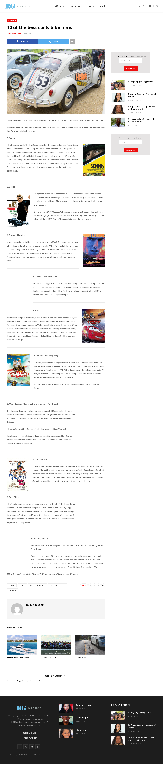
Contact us (29, 738)
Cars (22, 585)
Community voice (83, 705)
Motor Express (58, 585)
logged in (21, 681)
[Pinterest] (99, 585)
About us (29, 733)
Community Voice (83, 717)
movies (12, 590)
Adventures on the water (18, 657)
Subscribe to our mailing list (130, 138)
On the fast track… (49, 657)
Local (89, 6)
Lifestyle (59, 6)
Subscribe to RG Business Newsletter (130, 56)
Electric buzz (80, 657)
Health (102, 6)
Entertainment (37, 585)
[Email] (103, 585)
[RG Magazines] (18, 6)
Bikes (11, 585)
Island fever (81, 730)
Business (75, 6)
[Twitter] (94, 585)
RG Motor (12, 21)
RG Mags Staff (15, 33)
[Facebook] (90, 585)
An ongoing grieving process (140, 81)
